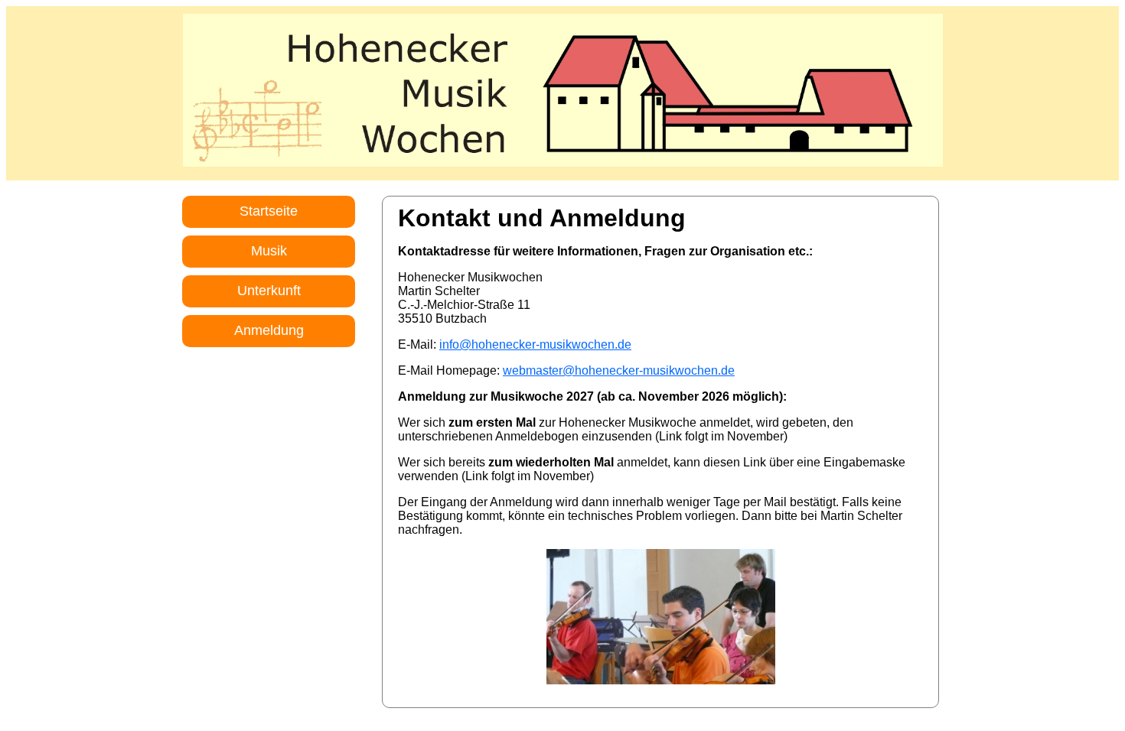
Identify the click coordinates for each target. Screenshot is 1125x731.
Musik (269, 250)
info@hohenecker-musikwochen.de (535, 344)
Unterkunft (269, 290)
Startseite (269, 211)
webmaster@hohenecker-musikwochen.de (619, 370)
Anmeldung (269, 330)
